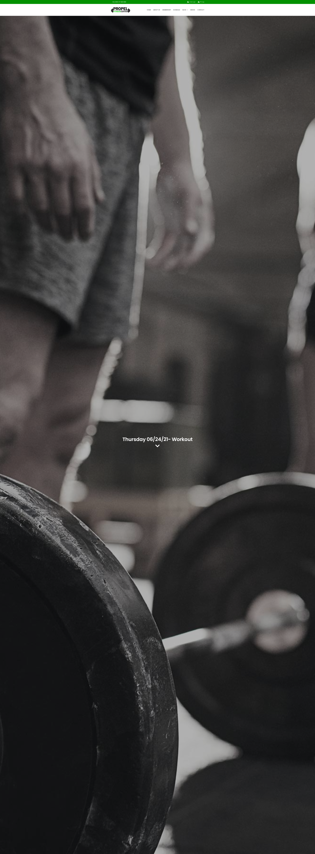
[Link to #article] (157, 445)
